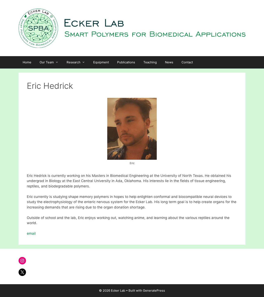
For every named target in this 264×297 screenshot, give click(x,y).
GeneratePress (154, 290)
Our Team (47, 62)
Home (27, 62)
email (31, 233)
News (169, 62)
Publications (126, 62)
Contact (187, 62)
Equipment (101, 62)
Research (73, 62)
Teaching (150, 62)
